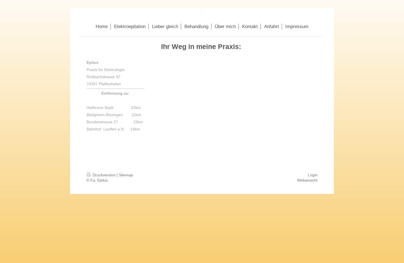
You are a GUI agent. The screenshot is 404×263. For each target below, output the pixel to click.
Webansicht (307, 180)
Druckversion (104, 175)
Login (312, 175)
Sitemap (126, 175)
